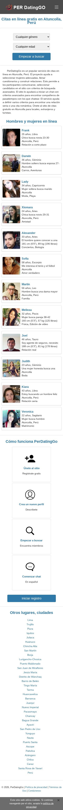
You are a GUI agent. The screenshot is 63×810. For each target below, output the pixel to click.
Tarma (30, 689)
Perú (30, 772)
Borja (30, 655)
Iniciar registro (31, 598)
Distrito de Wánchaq (30, 676)
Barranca (30, 698)
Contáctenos (34, 790)
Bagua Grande (30, 720)
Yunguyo (30, 733)
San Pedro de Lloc (30, 729)
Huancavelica (30, 694)
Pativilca (30, 750)
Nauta (30, 737)
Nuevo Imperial (30, 707)
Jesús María (30, 672)
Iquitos (30, 633)
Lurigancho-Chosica (30, 659)
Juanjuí (30, 702)
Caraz (30, 764)
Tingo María (30, 685)
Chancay (30, 716)
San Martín (30, 650)
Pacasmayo (30, 711)
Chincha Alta (30, 646)
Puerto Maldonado (30, 663)
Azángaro (30, 755)
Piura (30, 628)
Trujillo (30, 624)
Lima (30, 620)
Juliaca (30, 637)
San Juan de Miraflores (30, 668)
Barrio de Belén (30, 681)
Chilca (30, 759)
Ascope (30, 746)
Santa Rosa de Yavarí (30, 768)
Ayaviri (30, 724)
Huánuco (30, 641)
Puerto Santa (30, 742)
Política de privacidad (36, 787)
